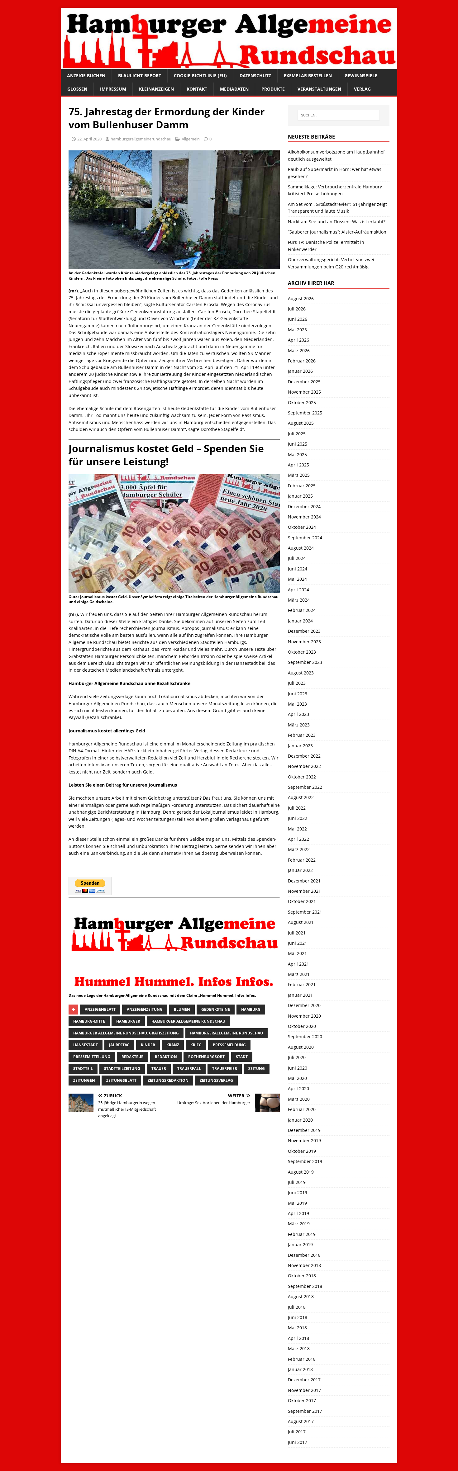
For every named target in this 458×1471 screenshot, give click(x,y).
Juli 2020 (297, 1057)
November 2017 (304, 1390)
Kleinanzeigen (156, 89)
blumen (182, 1009)
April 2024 (298, 590)
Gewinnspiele (361, 75)
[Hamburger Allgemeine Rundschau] (229, 66)
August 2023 (301, 673)
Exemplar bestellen (308, 75)
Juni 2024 (297, 569)
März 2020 (299, 1099)
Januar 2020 (300, 1120)
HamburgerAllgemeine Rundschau (226, 1033)
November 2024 (304, 517)
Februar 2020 (302, 1109)
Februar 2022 (302, 860)
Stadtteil (83, 1068)
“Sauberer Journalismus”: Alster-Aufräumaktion (337, 232)
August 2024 (301, 548)
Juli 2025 (297, 434)
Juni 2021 (297, 943)
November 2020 (304, 1016)
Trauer (158, 1068)
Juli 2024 (297, 558)
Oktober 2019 (302, 1151)
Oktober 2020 (302, 1026)
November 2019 (304, 1140)
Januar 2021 (300, 995)
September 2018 (305, 1286)
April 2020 (298, 1088)
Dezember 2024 (304, 506)
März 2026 (299, 350)
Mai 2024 (297, 579)
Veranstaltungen (319, 89)
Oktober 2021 (302, 901)
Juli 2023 (297, 683)
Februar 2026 (302, 361)
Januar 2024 (300, 621)
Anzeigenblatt (100, 1009)
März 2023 (299, 725)
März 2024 (299, 600)
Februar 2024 (302, 610)
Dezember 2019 (304, 1130)
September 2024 (305, 538)
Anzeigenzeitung (145, 1009)
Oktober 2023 (302, 652)
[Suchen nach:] (338, 115)
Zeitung (256, 1068)
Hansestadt (85, 1045)
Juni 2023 (297, 694)
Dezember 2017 (304, 1380)
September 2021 (305, 912)
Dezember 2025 (304, 382)
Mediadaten (234, 89)
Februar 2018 (302, 1359)
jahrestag (119, 1045)
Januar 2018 (300, 1369)
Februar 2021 (302, 984)
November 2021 (304, 891)
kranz (172, 1045)
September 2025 (305, 413)
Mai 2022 (297, 829)
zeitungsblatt (121, 1080)
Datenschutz (255, 75)
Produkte (273, 89)
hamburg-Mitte (89, 1021)
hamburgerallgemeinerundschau (141, 139)
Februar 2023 (302, 735)
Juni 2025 (297, 444)
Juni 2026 (297, 319)
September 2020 (305, 1036)
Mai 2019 (297, 1203)
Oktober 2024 (302, 527)
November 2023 (304, 642)
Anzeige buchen (86, 75)
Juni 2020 (297, 1068)
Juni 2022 (297, 818)
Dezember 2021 (304, 881)
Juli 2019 (297, 1182)
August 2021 (301, 922)
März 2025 (299, 475)
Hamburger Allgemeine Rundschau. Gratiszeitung (126, 1033)
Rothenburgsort (206, 1056)
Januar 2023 (300, 746)
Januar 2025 (300, 496)
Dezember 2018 (304, 1255)
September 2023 (305, 662)
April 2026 (298, 340)
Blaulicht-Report (139, 75)
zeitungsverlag (216, 1080)
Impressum (113, 89)
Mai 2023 (297, 704)
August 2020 (301, 1047)
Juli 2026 (297, 309)
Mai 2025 (297, 454)
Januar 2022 (300, 870)
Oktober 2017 (302, 1400)
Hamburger (128, 1021)
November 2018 (304, 1265)
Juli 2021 (297, 933)
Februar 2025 (302, 486)
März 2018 (299, 1348)
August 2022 (301, 797)
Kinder (148, 1045)
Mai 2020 (297, 1078)
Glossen (77, 89)
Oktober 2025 (302, 402)
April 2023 (298, 714)
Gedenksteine (215, 1009)
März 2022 (299, 849)
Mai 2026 (297, 330)
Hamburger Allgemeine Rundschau (188, 1021)
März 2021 (299, 974)
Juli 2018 (297, 1307)
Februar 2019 (302, 1234)
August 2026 (301, 298)
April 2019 (298, 1213)
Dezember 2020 (304, 1005)
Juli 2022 (297, 808)
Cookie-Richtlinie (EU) (200, 75)
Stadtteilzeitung (122, 1068)
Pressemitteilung (91, 1056)
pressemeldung (229, 1045)
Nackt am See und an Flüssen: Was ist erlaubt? (336, 222)
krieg (196, 1045)
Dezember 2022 (304, 756)
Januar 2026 (300, 371)
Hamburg (250, 1009)
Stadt (242, 1056)
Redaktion (166, 1056)
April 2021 (298, 964)
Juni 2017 (297, 1442)
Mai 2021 (297, 953)
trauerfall (189, 1068)
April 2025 (298, 465)
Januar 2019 (300, 1244)
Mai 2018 (297, 1328)
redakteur (133, 1056)
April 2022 (298, 839)
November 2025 (304, 392)
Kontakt (197, 89)
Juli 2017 (297, 1432)
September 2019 (305, 1161)
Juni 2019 (297, 1192)
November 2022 (304, 766)
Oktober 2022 (302, 777)
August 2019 (301, 1172)
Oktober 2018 (302, 1276)
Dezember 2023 (304, 631)
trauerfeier (224, 1068)
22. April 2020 (89, 139)
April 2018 (298, 1338)
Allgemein (191, 139)
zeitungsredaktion (168, 1080)
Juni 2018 (297, 1317)
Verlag (362, 89)
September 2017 (305, 1411)
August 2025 (301, 423)
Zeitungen (84, 1080)
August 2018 (301, 1296)
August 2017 (301, 1421)
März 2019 (299, 1224)
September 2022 (305, 787)
